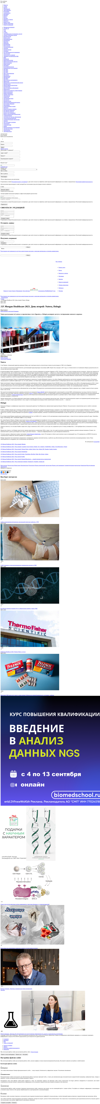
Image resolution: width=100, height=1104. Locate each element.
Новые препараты (8, 93)
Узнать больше (34, 1052)
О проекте (6, 1039)
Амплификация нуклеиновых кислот (13, 33)
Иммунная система (8, 60)
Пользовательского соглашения (19, 181)
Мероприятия (7, 76)
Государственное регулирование (12, 52)
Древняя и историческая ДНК (11, 56)
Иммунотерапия (8, 63)
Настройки (25, 1054)
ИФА (5, 57)
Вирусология (7, 45)
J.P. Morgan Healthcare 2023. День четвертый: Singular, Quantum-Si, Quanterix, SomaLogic (22, 461)
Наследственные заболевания (11, 88)
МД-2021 (6, 69)
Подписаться (4, 473)
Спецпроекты (7, 13)
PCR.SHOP (6, 11)
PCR (5, 30)
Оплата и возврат (8, 1045)
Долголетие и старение (9, 55)
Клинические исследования (10, 68)
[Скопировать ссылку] (10, 472)
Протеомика (7, 105)
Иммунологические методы (10, 61)
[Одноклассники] (3, 472)
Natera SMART (41, 392)
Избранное (6, 59)
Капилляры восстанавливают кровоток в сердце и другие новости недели (19, 948)
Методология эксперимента (10, 80)
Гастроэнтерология (8, 47)
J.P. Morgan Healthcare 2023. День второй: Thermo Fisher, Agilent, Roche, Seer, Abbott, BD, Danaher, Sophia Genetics (29, 449)
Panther (30, 412)
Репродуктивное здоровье (10, 109)
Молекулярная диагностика (10, 85)
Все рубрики (59, 261)
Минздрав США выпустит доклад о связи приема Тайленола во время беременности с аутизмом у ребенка (27, 695)
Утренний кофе (7, 124)
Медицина (6, 74)
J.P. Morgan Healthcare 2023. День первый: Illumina (13, 444)
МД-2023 (6, 70)
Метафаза (6, 78)
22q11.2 (31, 393)
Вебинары (6, 43)
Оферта (5, 1046)
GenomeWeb (96, 441)
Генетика (6, 48)
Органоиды (6, 99)
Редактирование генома (9, 106)
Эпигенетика (7, 130)
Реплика (6, 18)
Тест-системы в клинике (10, 122)
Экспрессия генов (8, 128)
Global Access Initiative (31, 421)
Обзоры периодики (8, 23)
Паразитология (7, 101)
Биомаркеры (7, 40)
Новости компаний (8, 24)
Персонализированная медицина (12, 102)
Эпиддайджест (7, 10)
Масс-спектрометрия (9, 73)
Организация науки (8, 98)
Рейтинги (6, 20)
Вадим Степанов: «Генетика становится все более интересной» (16, 988)
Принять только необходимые (7, 1054)
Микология (6, 81)
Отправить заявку (5, 218)
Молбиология (7, 84)
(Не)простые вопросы (9, 27)
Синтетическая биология (10, 118)
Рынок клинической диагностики (12, 114)
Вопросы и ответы (8, 19)
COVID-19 (6, 28)
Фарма (5, 126)
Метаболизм (7, 77)
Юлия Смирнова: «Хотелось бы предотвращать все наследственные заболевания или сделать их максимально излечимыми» (32, 1033)
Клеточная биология (9, 66)
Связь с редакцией (8, 1043)
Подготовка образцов (9, 103)
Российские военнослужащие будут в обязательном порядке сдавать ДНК (19, 608)
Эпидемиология (8, 131)
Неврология (7, 89)
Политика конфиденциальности (12, 1048)
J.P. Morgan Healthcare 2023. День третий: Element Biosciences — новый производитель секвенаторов (26, 459)
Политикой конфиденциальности (84, 181)
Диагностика (7, 53)
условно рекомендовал (17, 394)
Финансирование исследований (12, 127)
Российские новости (9, 111)
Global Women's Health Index (34, 434)
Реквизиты (6, 1049)
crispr (5, 31)
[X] (7, 472)
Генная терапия (7, 49)
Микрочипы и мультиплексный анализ (13, 82)
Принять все (18, 1054)
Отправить (3, 243)
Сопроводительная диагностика (12, 119)
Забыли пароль (4, 148)
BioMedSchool (48, 291)
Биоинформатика (8, 39)
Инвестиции (7, 64)
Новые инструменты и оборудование (13, 90)
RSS (5, 1041)
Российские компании (9, 110)
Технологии (7, 123)
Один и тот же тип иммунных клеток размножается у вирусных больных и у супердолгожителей (25, 904)
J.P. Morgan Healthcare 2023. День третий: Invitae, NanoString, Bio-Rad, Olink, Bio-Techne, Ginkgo (24, 454)
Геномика (6, 51)
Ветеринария (7, 44)
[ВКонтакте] (1, 472)
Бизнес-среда (7, 22)
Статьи (5, 6)
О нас (54, 291)
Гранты (5, 7)
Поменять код (4, 166)
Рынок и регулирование (10, 113)
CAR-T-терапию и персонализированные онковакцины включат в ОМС (19, 565)
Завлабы (3, 990)
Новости (6, 5)
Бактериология (7, 36)
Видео (5, 17)
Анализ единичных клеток (10, 35)
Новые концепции (8, 92)
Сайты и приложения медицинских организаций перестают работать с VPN (20, 522)
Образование (7, 9)
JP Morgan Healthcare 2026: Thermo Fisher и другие (13, 651)
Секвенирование (8, 115)
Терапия (6, 121)
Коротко (6, 15)
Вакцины (6, 41)
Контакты (6, 1040)
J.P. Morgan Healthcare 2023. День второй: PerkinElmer (14, 451)
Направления (7, 86)
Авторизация (30, 297)
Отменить (14, 1102)
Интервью (6, 14)
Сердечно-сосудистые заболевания (12, 117)
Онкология (6, 97)
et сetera (5, 32)
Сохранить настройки (6, 1102)
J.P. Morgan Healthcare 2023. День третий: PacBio (13, 456)
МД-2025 (6, 72)
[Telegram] (5, 472)
